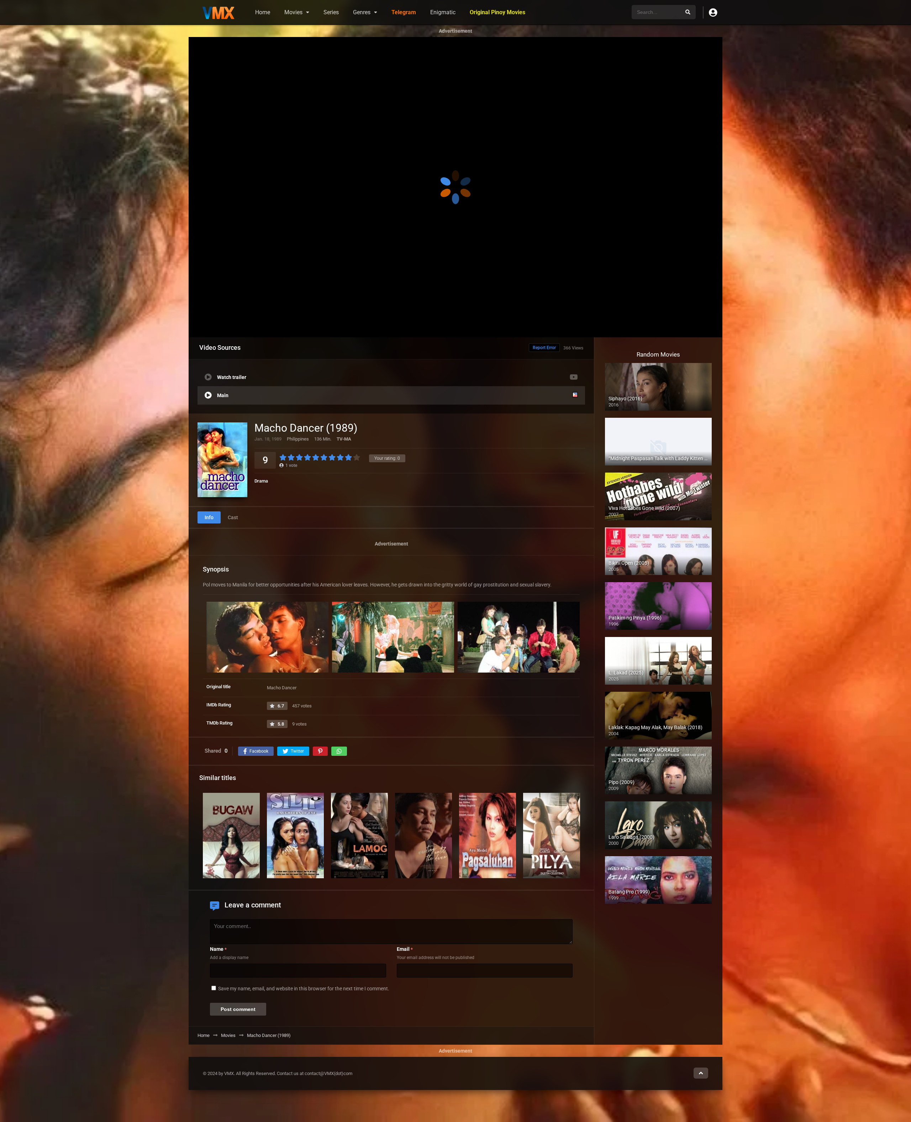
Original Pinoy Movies (497, 12)
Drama (261, 481)
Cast (233, 517)
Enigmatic (443, 12)
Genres (361, 12)
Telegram (403, 12)
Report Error (544, 347)
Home (262, 12)
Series (331, 12)
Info (209, 517)
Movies (293, 12)
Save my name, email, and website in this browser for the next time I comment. (303, 988)
